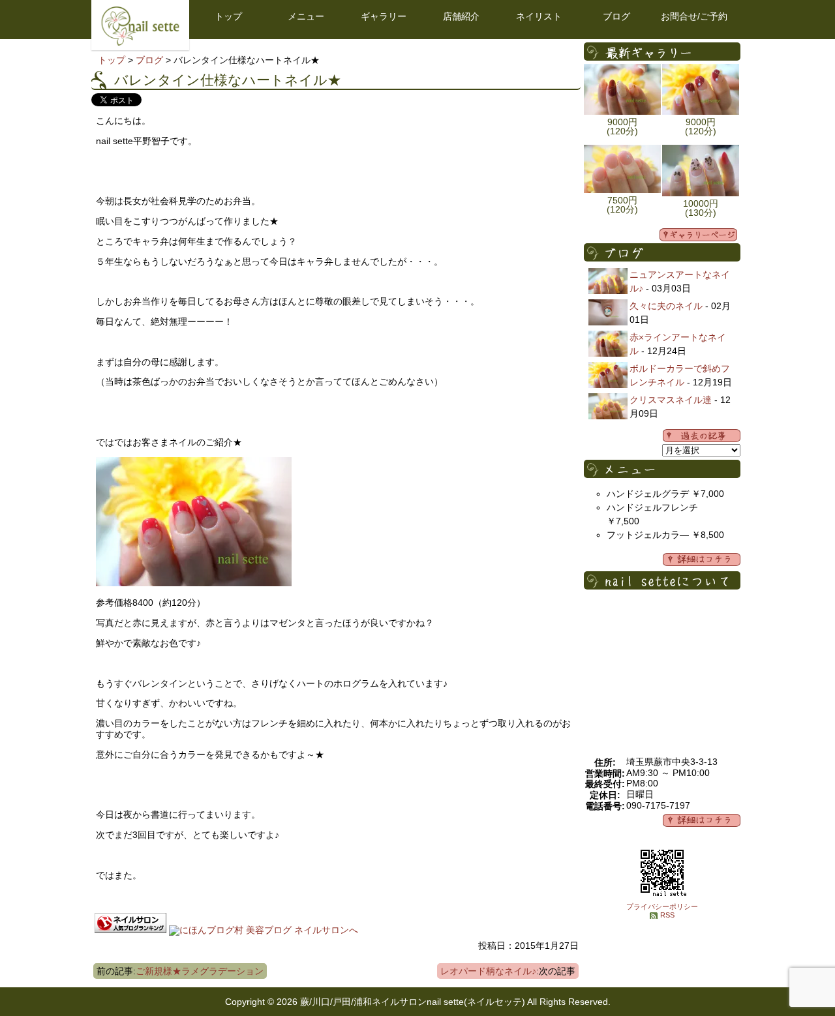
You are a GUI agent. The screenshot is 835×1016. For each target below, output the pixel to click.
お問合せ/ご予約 (694, 16)
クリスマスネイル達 (671, 400)
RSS (667, 915)
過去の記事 (701, 435)
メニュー (306, 16)
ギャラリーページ (698, 234)
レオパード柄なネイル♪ (488, 971)
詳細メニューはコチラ (701, 559)
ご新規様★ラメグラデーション (200, 971)
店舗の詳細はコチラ (701, 820)
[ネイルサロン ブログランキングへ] (130, 930)
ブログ (616, 16)
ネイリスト (539, 16)
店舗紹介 (461, 16)
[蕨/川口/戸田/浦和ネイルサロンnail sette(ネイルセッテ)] (140, 42)
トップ (228, 16)
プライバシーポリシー (662, 906)
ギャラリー (383, 16)
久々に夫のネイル (666, 306)
